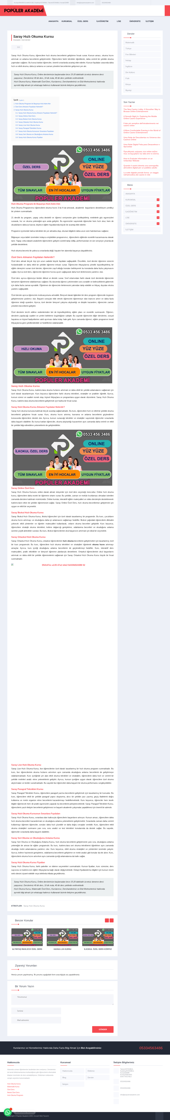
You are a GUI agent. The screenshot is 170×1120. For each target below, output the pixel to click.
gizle (21, 100)
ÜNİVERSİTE (135, 21)
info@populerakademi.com (85, 2)
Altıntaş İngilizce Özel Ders (27, 949)
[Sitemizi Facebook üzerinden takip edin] (153, 3)
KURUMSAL (67, 21)
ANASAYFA (53, 21)
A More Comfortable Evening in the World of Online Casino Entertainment (142, 131)
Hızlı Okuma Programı (15, 1095)
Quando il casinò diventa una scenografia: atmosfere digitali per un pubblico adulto (141, 167)
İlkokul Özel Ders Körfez (98, 949)
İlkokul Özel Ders (13, 1092)
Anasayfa (16, 40)
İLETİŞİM (150, 21)
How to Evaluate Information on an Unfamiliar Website (138, 159)
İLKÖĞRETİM (102, 21)
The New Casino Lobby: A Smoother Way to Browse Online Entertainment (142, 110)
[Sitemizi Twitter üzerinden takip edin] (157, 3)
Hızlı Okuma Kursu (14, 1084)
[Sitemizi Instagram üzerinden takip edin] (160, 3)
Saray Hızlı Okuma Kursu (34, 906)
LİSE (119, 21)
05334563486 (106, 2)
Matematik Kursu (13, 1087)
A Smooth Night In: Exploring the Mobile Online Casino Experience (140, 117)
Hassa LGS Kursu (62, 949)
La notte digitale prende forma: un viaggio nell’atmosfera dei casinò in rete (141, 174)
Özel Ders (10, 1090)
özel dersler (26, 40)
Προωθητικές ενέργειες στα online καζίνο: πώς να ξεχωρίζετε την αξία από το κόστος (141, 152)
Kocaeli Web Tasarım (41, 1116)
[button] (8, 1112)
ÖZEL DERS (82, 21)
